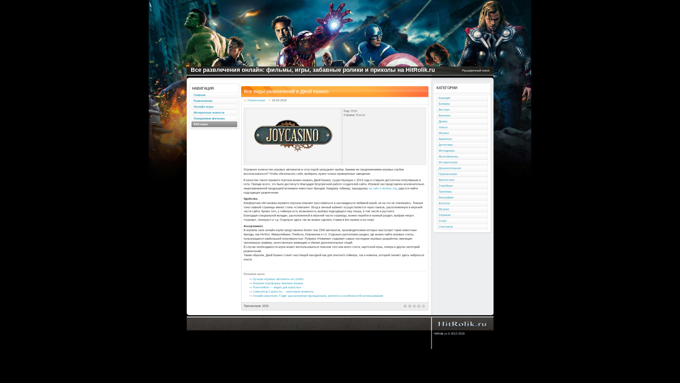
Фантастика (446, 179)
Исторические (448, 162)
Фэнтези (444, 203)
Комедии (444, 97)
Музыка (444, 209)
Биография (446, 197)
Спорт (443, 220)
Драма (443, 121)
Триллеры (445, 191)
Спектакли (446, 226)
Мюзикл (444, 133)
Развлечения (256, 100)
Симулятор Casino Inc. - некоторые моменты (283, 291)
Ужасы (443, 127)
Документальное (450, 168)
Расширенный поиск (476, 70)
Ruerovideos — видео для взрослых (277, 287)
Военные (444, 115)
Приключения (448, 174)
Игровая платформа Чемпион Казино (278, 283)
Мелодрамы (447, 150)
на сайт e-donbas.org (383, 188)
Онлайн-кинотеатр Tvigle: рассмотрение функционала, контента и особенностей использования (318, 295)
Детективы (446, 144)
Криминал (445, 138)
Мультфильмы (448, 156)
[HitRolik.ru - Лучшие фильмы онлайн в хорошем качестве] (463, 323)
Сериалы (445, 215)
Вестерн (444, 109)
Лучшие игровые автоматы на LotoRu (278, 279)
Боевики (444, 103)
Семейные (446, 185)
